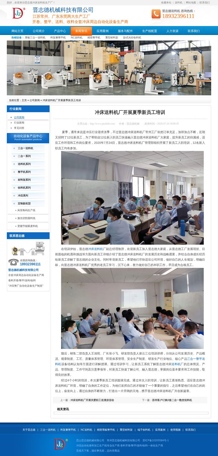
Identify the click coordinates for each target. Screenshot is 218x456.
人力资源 (172, 31)
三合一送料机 (25, 148)
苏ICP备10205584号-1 (156, 440)
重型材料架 (111, 37)
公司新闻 (35, 100)
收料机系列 (24, 187)
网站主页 (17, 31)
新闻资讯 (81, 31)
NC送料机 (76, 37)
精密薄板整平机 (106, 429)
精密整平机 (93, 37)
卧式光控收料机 (132, 37)
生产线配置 (149, 31)
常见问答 (19, 127)
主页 (24, 100)
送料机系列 (24, 164)
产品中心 (60, 31)
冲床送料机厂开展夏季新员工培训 (62, 100)
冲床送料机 (95, 249)
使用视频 (175, 429)
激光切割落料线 (26, 218)
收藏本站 (166, 2)
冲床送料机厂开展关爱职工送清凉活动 (92, 400)
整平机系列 (24, 171)
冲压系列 (23, 195)
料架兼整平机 (58, 37)
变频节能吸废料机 (27, 226)
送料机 (178, 2)
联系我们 (204, 2)
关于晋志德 (29, 429)
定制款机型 (24, 203)
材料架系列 (24, 179)
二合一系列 (24, 156)
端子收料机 (144, 429)
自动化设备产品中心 (28, 136)
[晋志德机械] (19, 17)
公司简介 (39, 31)
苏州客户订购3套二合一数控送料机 (172, 400)
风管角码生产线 (26, 210)
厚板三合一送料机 (35, 37)
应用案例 (103, 31)
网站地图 (191, 2)
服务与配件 (125, 31)
